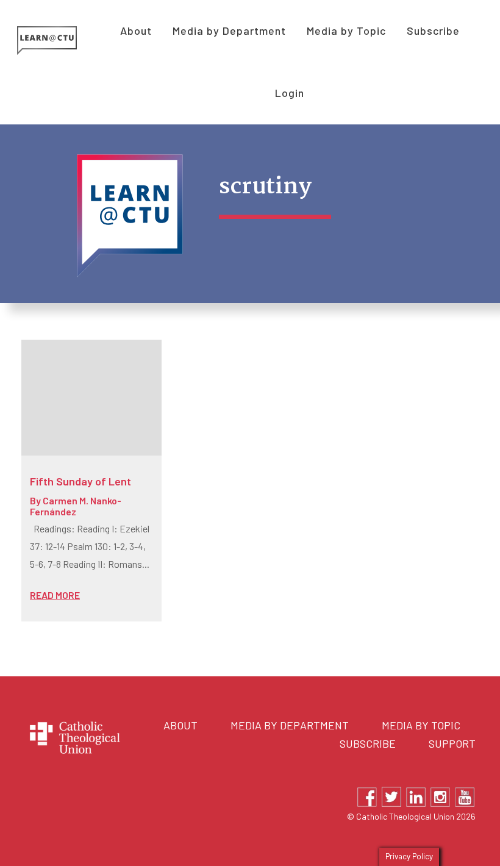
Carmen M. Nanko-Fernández (75, 506)
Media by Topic (421, 725)
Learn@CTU (60, 40)
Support (452, 743)
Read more (55, 595)
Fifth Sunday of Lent (80, 481)
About (180, 725)
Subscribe (368, 743)
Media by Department (289, 725)
